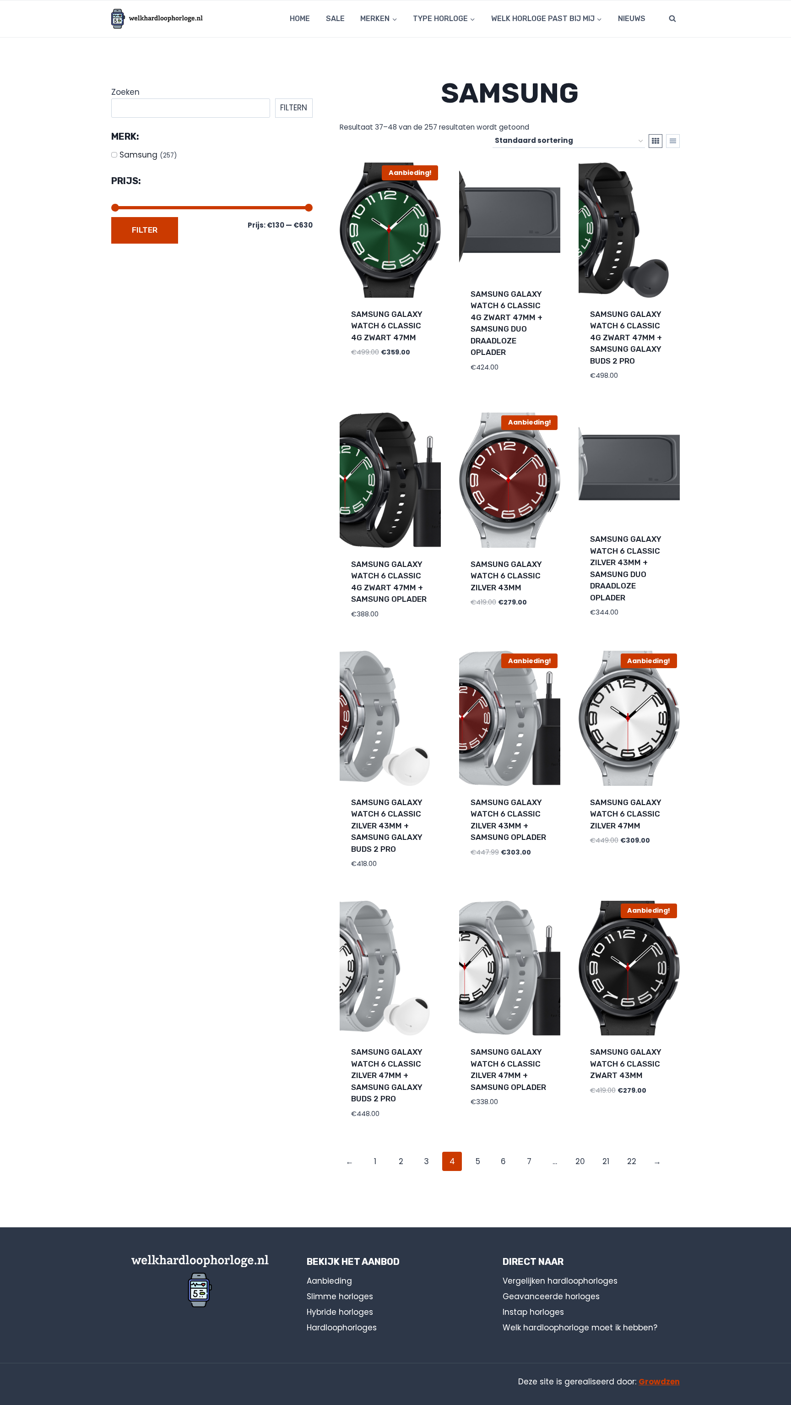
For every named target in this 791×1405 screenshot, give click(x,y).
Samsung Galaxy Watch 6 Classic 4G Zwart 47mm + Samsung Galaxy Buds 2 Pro (626, 337)
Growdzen (659, 1381)
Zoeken (125, 92)
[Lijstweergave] (673, 141)
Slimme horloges (340, 1296)
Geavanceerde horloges (551, 1296)
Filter (144, 229)
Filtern (293, 107)
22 (631, 1161)
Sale (335, 18)
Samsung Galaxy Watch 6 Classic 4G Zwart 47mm (387, 326)
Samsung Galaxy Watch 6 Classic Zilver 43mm (506, 576)
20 (580, 1161)
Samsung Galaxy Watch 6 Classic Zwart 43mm (625, 1063)
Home (300, 18)
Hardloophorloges (342, 1327)
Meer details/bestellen (389, 361)
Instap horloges (533, 1312)
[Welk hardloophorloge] (157, 19)
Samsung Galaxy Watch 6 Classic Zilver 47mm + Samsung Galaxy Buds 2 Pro (387, 1075)
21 (605, 1161)
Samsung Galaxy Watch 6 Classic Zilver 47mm (625, 814)
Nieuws (631, 18)
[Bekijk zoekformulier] (672, 18)
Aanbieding (329, 1280)
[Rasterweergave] (655, 141)
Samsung (138, 154)
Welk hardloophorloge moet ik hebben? (580, 1327)
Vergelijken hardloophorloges (560, 1280)
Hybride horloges (340, 1312)
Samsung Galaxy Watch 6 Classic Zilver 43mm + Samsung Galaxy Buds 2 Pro (387, 826)
